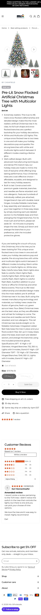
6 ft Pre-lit (10, 377)
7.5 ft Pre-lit (26, 377)
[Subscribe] (36, 561)
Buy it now (20, 392)
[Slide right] (34, 49)
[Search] (31, 16)
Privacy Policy (15, 569)
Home (4, 28)
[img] (17, 486)
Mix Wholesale (15, 604)
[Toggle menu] (2, 16)
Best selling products (19, 28)
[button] (7, 419)
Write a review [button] (20, 455)
